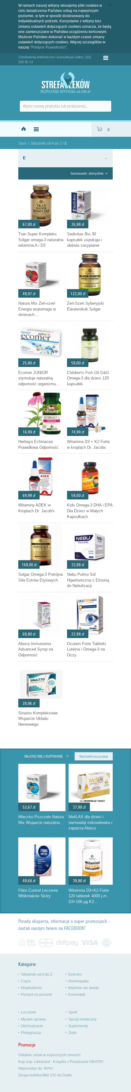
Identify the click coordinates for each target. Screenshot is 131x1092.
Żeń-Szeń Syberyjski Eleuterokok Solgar (85, 306)
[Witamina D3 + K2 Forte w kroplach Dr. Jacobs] (90, 434)
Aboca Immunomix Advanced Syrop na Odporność (35, 649)
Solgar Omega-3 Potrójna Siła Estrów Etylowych (40, 577)
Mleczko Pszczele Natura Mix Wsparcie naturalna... (41, 819)
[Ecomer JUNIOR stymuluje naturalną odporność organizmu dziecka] (41, 365)
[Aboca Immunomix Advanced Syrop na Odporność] (41, 636)
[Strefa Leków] (65, 80)
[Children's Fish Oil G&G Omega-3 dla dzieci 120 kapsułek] (90, 365)
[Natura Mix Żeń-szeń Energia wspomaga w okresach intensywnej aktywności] (41, 296)
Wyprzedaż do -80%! (35, 1068)
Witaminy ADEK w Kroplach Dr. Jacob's (36, 508)
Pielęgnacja (31, 1033)
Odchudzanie (32, 1026)
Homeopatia (78, 981)
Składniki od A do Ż (46, 143)
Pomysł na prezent (36, 994)
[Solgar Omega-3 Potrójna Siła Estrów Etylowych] (41, 567)
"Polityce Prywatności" (48, 47)
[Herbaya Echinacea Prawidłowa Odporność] (41, 434)
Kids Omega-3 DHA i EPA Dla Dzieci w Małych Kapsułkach (89, 511)
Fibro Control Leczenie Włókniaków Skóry (38, 893)
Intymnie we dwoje (83, 988)
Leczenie (28, 1012)
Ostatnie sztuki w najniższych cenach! (49, 1055)
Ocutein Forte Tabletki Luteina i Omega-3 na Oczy (86, 649)
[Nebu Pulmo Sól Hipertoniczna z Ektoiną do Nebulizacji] (90, 567)
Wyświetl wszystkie (93, 756)
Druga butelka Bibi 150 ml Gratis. (45, 1075)
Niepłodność (31, 988)
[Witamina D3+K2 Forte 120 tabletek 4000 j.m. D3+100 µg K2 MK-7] (92, 880)
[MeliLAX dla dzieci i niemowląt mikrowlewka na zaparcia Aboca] (92, 806)
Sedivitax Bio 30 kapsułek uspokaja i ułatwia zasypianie (84, 240)
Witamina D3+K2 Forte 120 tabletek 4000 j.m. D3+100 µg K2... (89, 896)
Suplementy (78, 1026)
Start (22, 143)
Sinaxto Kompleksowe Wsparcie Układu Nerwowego (38, 719)
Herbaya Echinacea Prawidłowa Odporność (38, 444)
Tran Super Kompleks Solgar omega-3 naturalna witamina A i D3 (40, 240)
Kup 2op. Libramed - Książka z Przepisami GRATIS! (60, 1062)
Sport (72, 1012)
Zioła (72, 1033)
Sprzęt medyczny (82, 1019)
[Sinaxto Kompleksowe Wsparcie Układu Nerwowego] (41, 705)
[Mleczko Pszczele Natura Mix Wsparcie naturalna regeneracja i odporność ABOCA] (42, 806)
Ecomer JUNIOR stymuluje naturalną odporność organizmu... (39, 378)
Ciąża (26, 981)
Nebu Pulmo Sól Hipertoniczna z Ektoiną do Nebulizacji (88, 580)
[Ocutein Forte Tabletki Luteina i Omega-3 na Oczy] (90, 636)
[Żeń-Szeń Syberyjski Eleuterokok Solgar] (90, 296)
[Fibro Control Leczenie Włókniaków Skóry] (42, 880)
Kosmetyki (76, 994)
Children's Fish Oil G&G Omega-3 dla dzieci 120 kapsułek (88, 378)
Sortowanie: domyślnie (87, 173)
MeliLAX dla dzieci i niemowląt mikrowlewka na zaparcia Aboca (92, 822)
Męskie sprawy (33, 1019)
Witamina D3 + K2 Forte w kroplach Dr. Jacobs (88, 444)
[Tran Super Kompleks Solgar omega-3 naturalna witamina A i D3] (41, 226)
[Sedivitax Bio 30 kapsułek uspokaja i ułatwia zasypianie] (90, 226)
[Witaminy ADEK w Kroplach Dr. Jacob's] (41, 497)
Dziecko (75, 974)
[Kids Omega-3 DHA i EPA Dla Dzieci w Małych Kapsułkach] (90, 497)
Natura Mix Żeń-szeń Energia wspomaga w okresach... (37, 309)
